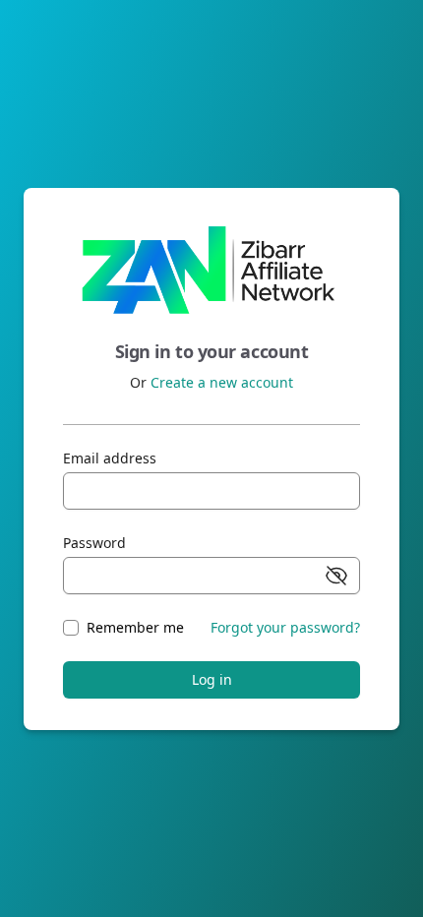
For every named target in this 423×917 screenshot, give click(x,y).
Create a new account (222, 382)
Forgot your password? (285, 627)
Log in (212, 679)
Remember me (135, 627)
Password (94, 542)
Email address (109, 458)
